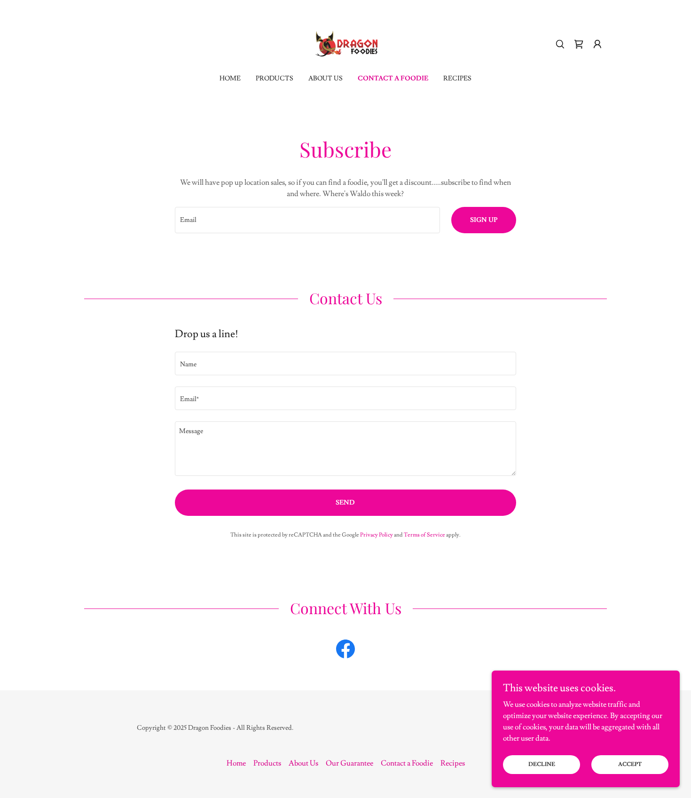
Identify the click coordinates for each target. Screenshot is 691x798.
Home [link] (230, 78)
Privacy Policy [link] (376, 534)
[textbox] (307, 220)
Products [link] (274, 78)
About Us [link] (325, 78)
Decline (541, 764)
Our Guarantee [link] (349, 763)
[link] (345, 42)
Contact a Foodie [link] (393, 78)
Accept (630, 764)
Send (345, 502)
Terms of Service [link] (424, 534)
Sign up (483, 220)
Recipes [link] (457, 78)
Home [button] (236, 763)
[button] (597, 44)
